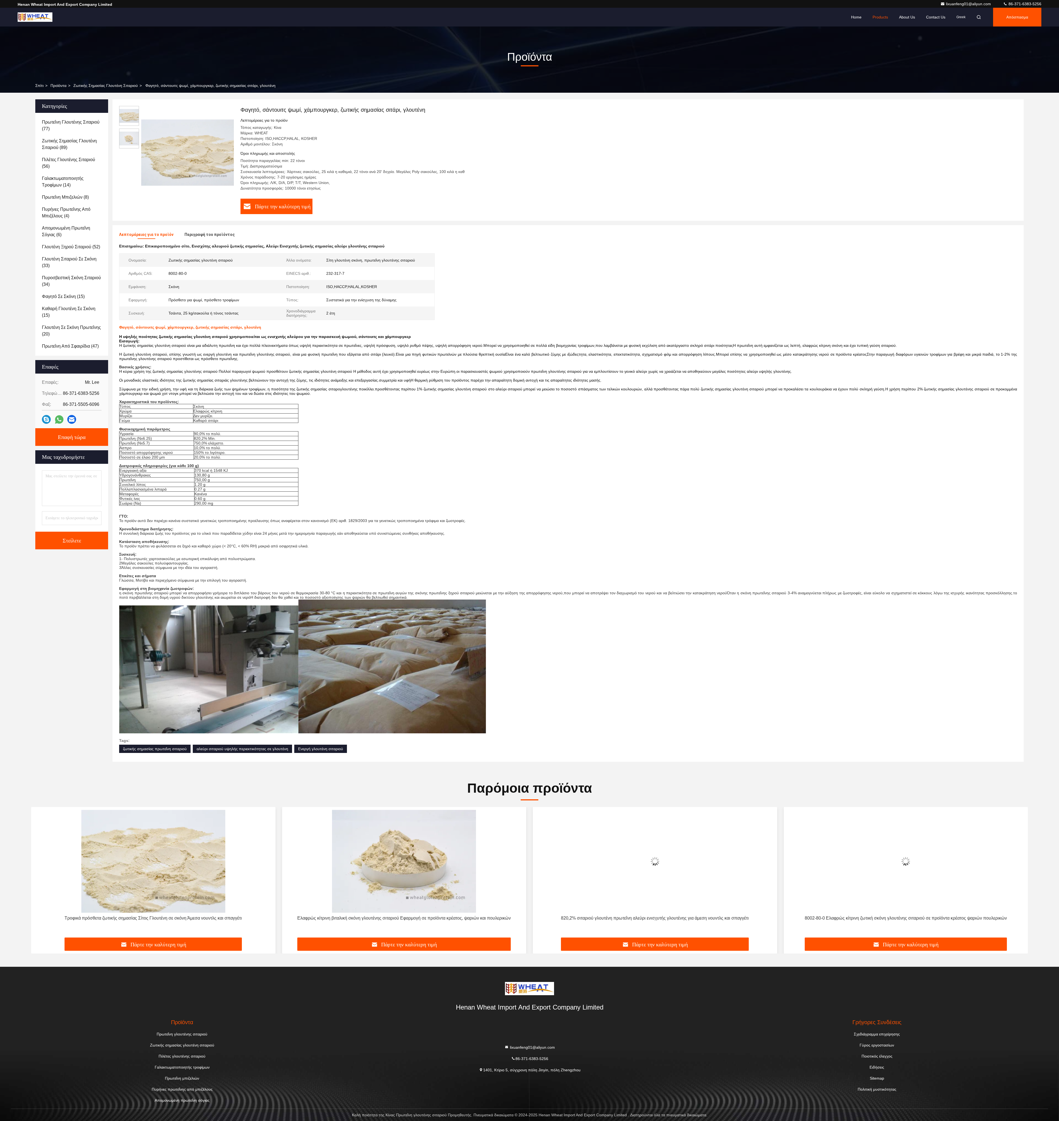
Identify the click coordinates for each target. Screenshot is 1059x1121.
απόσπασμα (1017, 17)
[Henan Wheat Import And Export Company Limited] (35, 17)
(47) (70, 346)
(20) (71, 330)
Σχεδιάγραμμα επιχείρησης (877, 1034)
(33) (69, 262)
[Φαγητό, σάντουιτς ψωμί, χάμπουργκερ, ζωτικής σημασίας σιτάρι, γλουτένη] (187, 152)
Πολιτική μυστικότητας (877, 1089)
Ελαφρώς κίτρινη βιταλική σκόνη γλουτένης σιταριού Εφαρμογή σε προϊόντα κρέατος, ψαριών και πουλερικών (153, 918)
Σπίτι (39, 85)
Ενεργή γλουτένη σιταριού (320, 749)
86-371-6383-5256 (1024, 4)
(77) (71, 125)
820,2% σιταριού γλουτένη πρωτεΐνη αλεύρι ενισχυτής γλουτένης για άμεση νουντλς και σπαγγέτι (404, 918)
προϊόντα (58, 85)
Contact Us (935, 17)
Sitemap (877, 1078)
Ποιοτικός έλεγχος (877, 1056)
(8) (65, 197)
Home (856, 17)
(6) (66, 231)
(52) (71, 246)
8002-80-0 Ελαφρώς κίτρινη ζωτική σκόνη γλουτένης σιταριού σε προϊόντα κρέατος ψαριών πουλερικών (655, 918)
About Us (907, 17)
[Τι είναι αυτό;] (59, 419)
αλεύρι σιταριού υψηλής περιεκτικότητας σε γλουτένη (242, 749)
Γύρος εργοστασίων (877, 1045)
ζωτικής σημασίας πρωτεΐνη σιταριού (155, 749)
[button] (41, 874)
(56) (68, 163)
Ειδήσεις (877, 1067)
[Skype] (46, 419)
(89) (69, 144)
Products (880, 17)
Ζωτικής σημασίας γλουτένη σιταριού (105, 85)
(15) (63, 296)
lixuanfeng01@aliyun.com (969, 4)
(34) (71, 281)
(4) (66, 212)
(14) (63, 181)
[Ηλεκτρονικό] (71, 419)
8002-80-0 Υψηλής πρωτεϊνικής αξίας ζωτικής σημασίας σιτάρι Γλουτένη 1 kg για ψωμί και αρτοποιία (906, 918)
